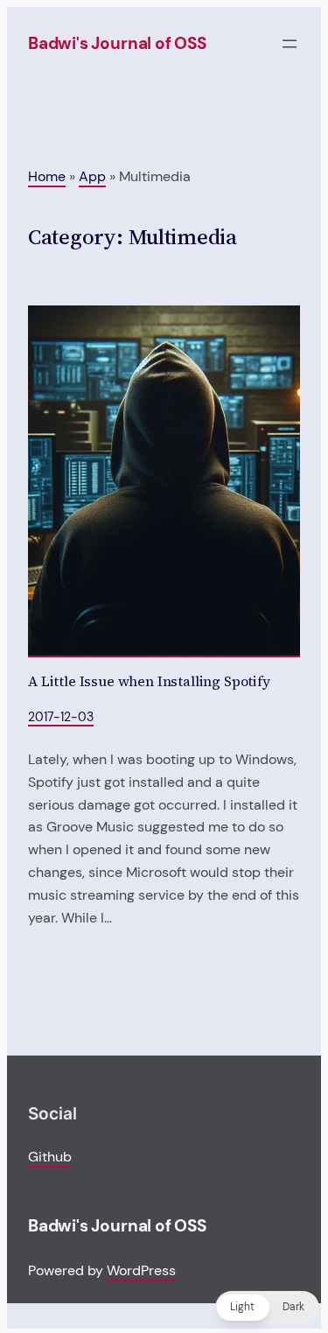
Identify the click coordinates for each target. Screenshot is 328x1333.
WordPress (141, 1270)
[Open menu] (289, 43)
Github (50, 1156)
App (92, 176)
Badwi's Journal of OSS (117, 43)
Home (47, 176)
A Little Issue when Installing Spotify (149, 682)
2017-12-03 (61, 717)
